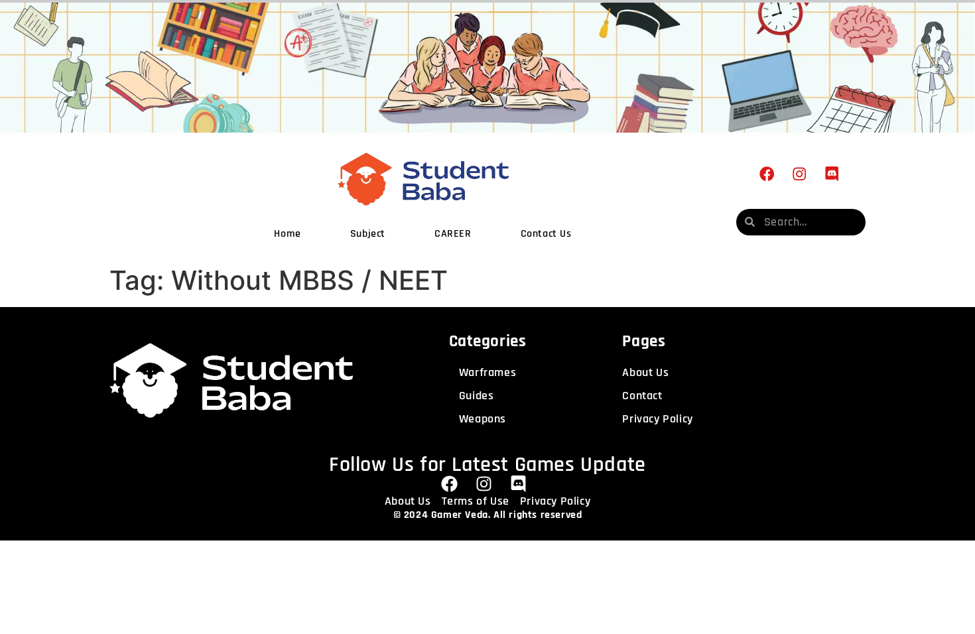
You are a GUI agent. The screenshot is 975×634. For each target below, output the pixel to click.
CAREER (453, 234)
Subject (367, 234)
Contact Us (546, 234)
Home (287, 234)
